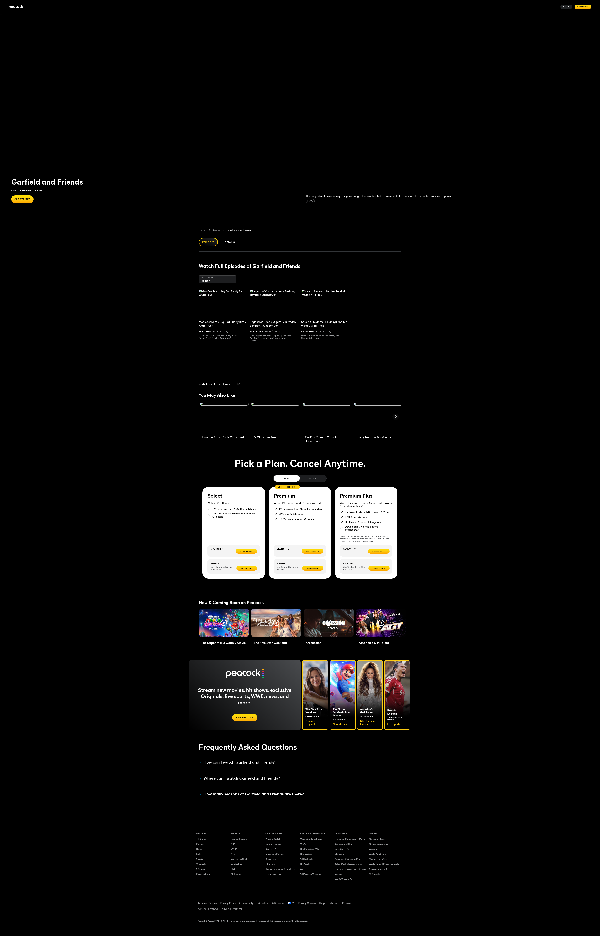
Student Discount (378, 868)
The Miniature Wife (309, 848)
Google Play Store (378, 858)
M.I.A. (303, 843)
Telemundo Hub (273, 873)
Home (202, 229)
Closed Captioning (378, 843)
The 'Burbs (305, 863)
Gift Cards (374, 873)
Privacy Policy (228, 903)
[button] (224, 623)
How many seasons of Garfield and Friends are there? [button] (253, 794)
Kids (13, 190)
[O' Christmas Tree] (275, 418)
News (199, 848)
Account (373, 848)
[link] (223, 367)
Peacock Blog (203, 873)
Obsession (340, 853)
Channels (201, 863)
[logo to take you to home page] (16, 7)
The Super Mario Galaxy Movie (350, 838)
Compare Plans (377, 838)
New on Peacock (273, 843)
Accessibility (246, 903)
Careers (346, 903)
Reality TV (270, 848)
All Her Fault (306, 858)
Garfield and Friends (239, 229)
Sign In (566, 7)
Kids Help (333, 903)
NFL (233, 853)
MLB (233, 868)
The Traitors (306, 853)
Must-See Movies (274, 853)
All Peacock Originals (310, 873)
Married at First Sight (311, 838)
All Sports (236, 873)
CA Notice (262, 903)
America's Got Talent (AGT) (348, 858)
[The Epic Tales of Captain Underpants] (326, 418)
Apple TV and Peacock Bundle (384, 863)
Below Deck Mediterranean (348, 863)
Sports (199, 858)
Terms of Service (207, 903)
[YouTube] (389, 901)
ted (301, 868)
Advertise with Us (208, 908)
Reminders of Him (343, 843)
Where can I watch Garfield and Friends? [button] (241, 778)
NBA (233, 843)
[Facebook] (373, 901)
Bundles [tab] (313, 478)
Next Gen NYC (342, 848)
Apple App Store (377, 853)
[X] (373, 909)
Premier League (239, 838)
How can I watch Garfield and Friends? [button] (239, 762)
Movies (200, 843)
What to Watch (272, 838)
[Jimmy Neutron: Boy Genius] (378, 418)
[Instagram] (397, 901)
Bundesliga (236, 863)
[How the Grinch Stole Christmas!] (224, 418)
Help (322, 903)
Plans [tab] (287, 478)
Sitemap (200, 868)
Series (216, 229)
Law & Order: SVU (343, 878)
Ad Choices (277, 903)
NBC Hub (270, 863)
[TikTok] (381, 901)
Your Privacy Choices (304, 903)
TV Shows (201, 838)
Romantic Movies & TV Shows (280, 868)
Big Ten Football (239, 858)
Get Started (583, 7)
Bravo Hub (270, 858)
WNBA (234, 848)
